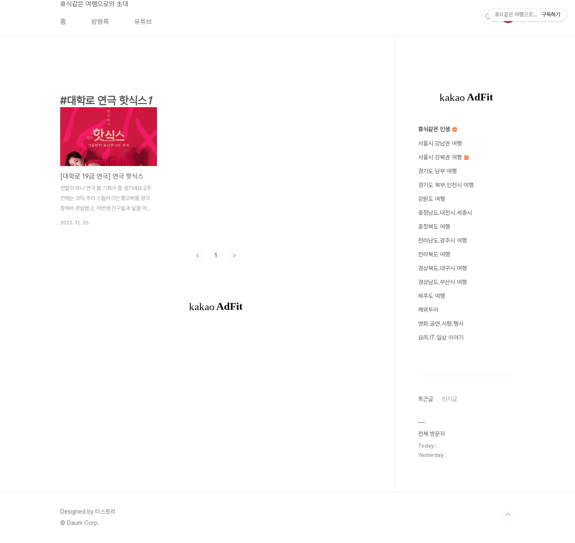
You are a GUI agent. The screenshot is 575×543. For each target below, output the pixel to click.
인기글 (449, 398)
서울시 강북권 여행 (440, 157)
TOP (508, 515)
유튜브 (143, 22)
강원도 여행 (431, 198)
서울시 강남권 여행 (440, 143)
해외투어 (428, 309)
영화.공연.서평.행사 (440, 323)
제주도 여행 (431, 296)
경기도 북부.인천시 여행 (446, 185)
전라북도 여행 (434, 254)
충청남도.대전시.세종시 (445, 212)
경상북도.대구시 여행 (442, 268)
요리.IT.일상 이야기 (440, 337)
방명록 (100, 22)
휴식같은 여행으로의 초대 (94, 4)
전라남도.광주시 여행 (442, 240)
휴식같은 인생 (435, 129)
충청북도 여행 (434, 226)
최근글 (425, 398)
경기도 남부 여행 (437, 171)
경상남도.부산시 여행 (442, 282)
